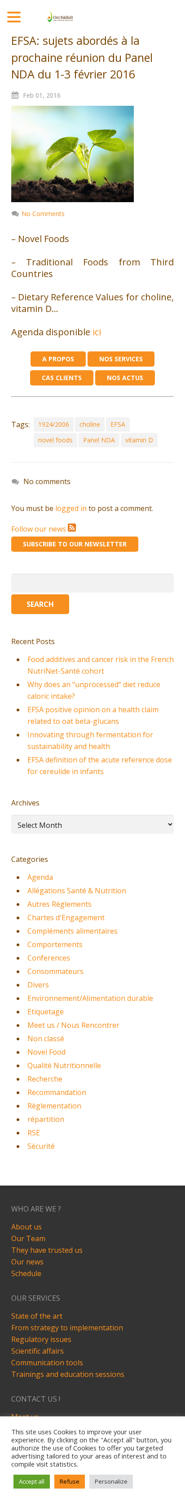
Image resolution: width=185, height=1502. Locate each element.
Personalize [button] (111, 1481)
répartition (45, 1119)
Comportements (55, 944)
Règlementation (54, 1106)
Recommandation (56, 1092)
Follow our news (39, 529)
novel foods (55, 440)
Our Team (28, 1238)
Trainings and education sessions (67, 1374)
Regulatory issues (41, 1339)
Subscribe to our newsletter (75, 544)
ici (96, 332)
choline (89, 424)
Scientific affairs (37, 1351)
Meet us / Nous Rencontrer (73, 1025)
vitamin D (139, 440)
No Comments (43, 213)
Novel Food (46, 1052)
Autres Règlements (59, 904)
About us (26, 1227)
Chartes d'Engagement (66, 917)
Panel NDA (99, 440)
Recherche (44, 1079)
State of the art (36, 1316)
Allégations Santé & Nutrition (76, 891)
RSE (33, 1133)
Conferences (48, 958)
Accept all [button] (31, 1481)
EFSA (117, 424)
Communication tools (47, 1363)
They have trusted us (47, 1250)
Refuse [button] (69, 1481)
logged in (71, 508)
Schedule (26, 1273)
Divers (38, 985)
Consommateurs (55, 971)
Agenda (40, 877)
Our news (27, 1262)
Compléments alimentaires (72, 931)
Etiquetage (45, 1012)
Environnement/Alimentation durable (90, 998)
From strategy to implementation (67, 1328)
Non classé (45, 1038)
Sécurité (41, 1146)
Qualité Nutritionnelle (64, 1065)
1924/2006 (53, 424)
